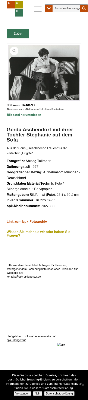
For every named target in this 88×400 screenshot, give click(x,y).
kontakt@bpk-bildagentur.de (24, 276)
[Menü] (36, 8)
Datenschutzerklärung (59, 393)
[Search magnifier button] (84, 8)
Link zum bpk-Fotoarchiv (27, 221)
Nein (37, 393)
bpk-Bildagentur (16, 340)
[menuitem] (36, 8)
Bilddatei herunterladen (24, 114)
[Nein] (83, 385)
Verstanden (22, 393)
